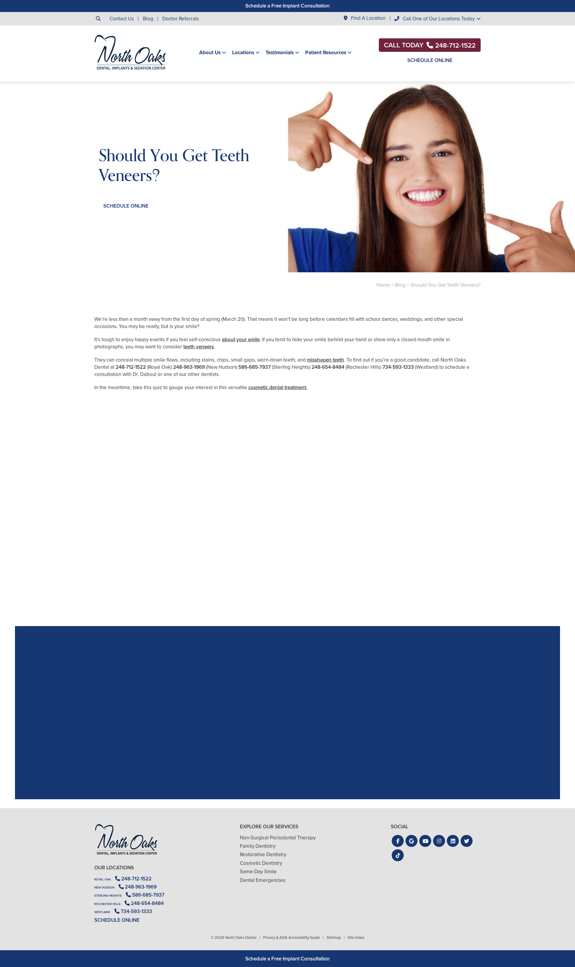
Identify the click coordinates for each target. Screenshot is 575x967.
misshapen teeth (325, 360)
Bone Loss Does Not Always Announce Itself (156, 576)
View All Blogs (287, 619)
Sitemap (334, 937)
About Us (210, 53)
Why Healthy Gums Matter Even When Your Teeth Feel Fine (287, 576)
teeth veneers (198, 346)
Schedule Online (430, 60)
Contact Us (122, 18)
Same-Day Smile (258, 871)
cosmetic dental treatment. (277, 387)
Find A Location (367, 18)
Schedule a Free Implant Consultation (287, 6)
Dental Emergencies (262, 880)
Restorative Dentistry (263, 854)
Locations (243, 53)
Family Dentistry (258, 846)
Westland (102, 912)
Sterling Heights (108, 895)
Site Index (356, 937)
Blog (148, 18)
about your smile (241, 339)
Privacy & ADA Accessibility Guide (291, 937)
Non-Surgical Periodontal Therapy (278, 837)
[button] (398, 841)
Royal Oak (102, 879)
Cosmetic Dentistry (261, 863)
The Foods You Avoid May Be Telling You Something (418, 576)
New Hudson (104, 887)
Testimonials (280, 53)
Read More (112, 593)
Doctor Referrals (180, 18)
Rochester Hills (107, 904)
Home (383, 285)
